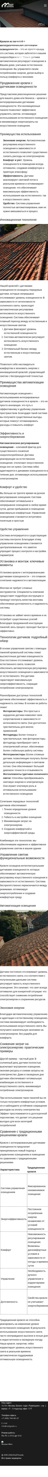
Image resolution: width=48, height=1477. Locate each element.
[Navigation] (45, 5)
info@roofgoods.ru (9, 1426)
